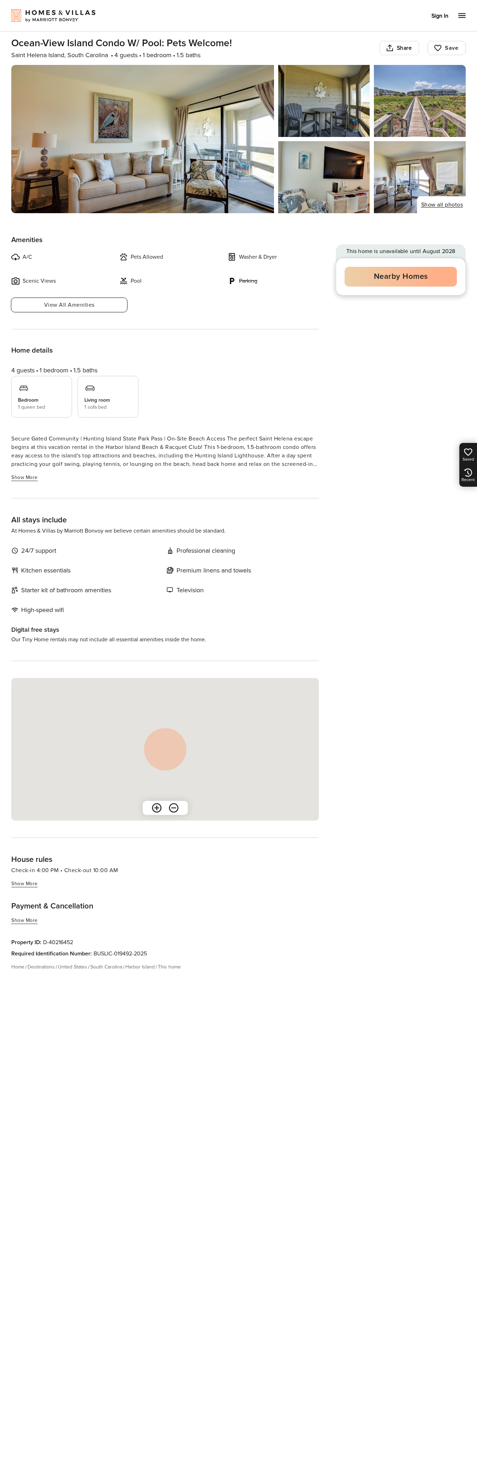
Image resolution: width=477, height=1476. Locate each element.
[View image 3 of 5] (420, 101)
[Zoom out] (173, 808)
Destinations (41, 967)
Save (451, 48)
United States (72, 967)
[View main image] (142, 139)
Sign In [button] (439, 15)
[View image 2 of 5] (324, 101)
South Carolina (106, 967)
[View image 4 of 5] (324, 177)
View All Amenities (69, 304)
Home (17, 967)
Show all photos (442, 204)
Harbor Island (140, 967)
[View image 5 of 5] (420, 177)
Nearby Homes (401, 276)
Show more (24, 477)
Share (404, 48)
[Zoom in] (156, 808)
